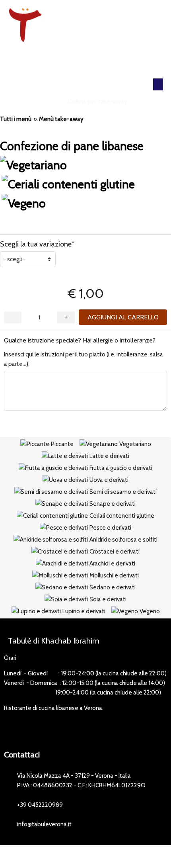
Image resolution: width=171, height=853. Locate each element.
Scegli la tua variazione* (37, 244)
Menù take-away (61, 119)
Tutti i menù (15, 119)
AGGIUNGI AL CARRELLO (123, 317)
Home (52, 101)
